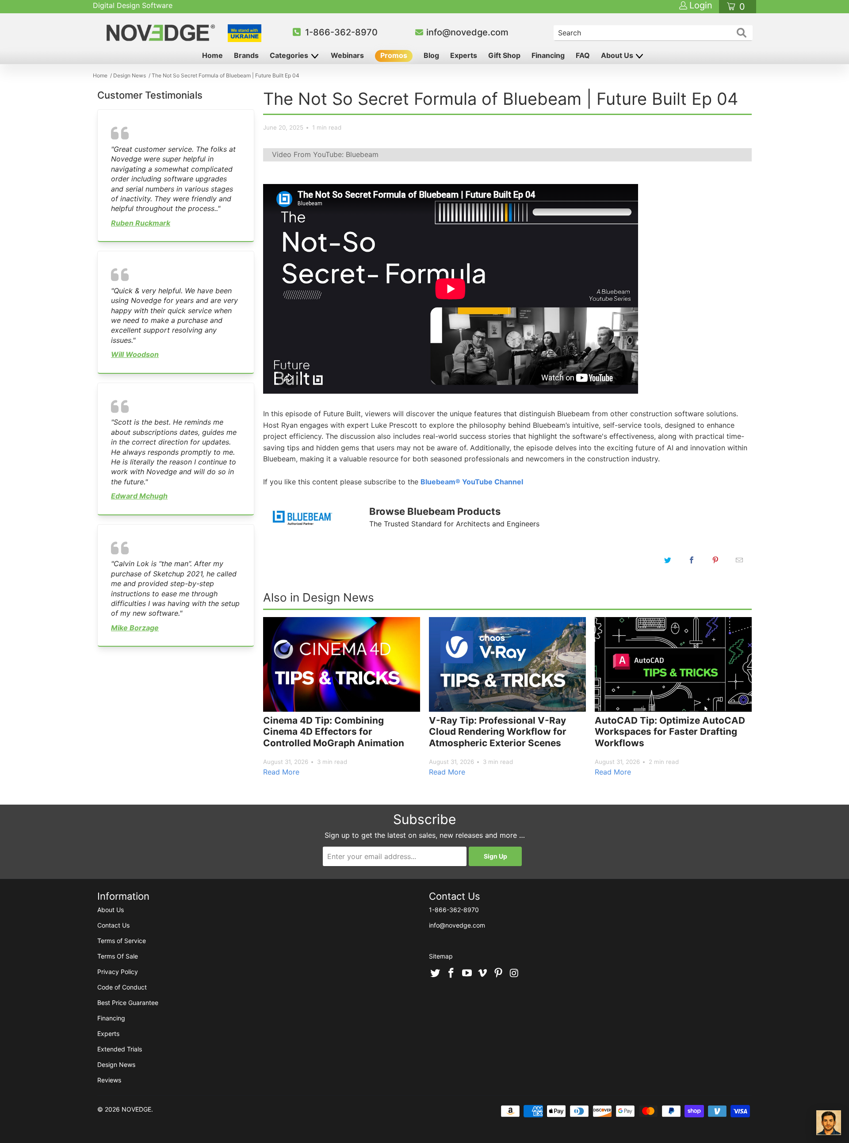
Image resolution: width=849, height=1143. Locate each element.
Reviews (109, 1080)
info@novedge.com (467, 32)
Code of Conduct (122, 987)
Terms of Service (121, 940)
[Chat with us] (828, 1122)
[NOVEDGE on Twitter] (435, 973)
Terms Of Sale (117, 956)
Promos (393, 55)
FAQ (583, 55)
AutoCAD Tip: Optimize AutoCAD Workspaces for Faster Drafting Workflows (670, 731)
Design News (116, 1064)
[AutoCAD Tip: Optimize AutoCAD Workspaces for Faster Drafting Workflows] (673, 664)
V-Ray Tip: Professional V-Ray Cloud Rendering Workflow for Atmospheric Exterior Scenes (497, 731)
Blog (431, 55)
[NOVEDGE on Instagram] (514, 973)
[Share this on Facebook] (691, 560)
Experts (463, 55)
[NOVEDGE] (162, 32)
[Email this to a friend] (739, 560)
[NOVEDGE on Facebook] (451, 973)
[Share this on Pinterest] (715, 560)
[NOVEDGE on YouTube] (467, 973)
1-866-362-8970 (341, 32)
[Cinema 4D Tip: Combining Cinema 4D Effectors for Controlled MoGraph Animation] (341, 664)
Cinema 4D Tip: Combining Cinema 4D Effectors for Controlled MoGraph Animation (333, 731)
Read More (281, 771)
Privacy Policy (117, 971)
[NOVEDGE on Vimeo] (483, 973)
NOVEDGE (136, 1109)
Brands (246, 55)
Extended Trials (119, 1049)
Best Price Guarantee (127, 1002)
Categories (290, 55)
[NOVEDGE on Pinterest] (498, 973)
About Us (618, 55)
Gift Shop (504, 55)
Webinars (347, 55)
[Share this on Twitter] (667, 560)
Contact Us (113, 925)
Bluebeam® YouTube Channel (472, 481)
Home (212, 55)
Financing (548, 55)
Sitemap (441, 956)
